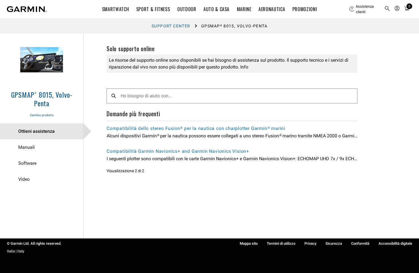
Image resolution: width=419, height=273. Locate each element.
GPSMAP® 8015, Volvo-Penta (41, 98)
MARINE (244, 9)
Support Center (171, 26)
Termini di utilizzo (281, 243)
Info (243, 67)
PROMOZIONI (304, 9)
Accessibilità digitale (395, 243)
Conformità (360, 243)
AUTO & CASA (216, 9)
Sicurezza (334, 243)
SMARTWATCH (115, 9)
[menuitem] (364, 9)
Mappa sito (249, 243)
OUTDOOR (186, 9)
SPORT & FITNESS (153, 9)
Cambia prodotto (42, 115)
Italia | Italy (15, 251)
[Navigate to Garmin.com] (27, 9)
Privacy (310, 243)
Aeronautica (272, 9)
